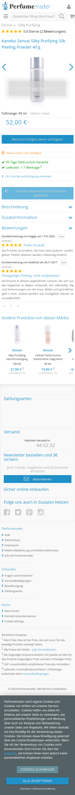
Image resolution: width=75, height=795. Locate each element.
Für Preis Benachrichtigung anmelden (28, 176)
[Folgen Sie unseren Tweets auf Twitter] (18, 512)
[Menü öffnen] (6, 16)
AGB (7, 535)
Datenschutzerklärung (44, 788)
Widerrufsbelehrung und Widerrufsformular (32, 550)
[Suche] (61, 16)
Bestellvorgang (14, 586)
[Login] (69, 6)
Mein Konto (12, 611)
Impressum (12, 545)
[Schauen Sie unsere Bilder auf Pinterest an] (29, 512)
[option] (17, 349)
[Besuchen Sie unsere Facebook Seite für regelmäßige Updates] (7, 512)
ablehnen (10, 753)
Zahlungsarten (13, 591)
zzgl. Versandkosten (44, 649)
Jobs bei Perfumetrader (19, 555)
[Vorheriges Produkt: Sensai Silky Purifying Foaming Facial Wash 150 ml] (4, 67)
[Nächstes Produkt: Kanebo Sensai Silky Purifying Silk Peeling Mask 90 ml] (71, 67)
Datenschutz (12, 540)
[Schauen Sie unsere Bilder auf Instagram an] (41, 512)
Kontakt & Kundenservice (20, 616)
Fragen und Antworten (19, 575)
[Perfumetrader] (26, 6)
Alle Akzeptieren (37, 781)
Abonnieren (41, 479)
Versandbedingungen (18, 581)
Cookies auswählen (38, 769)
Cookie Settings (14, 621)
